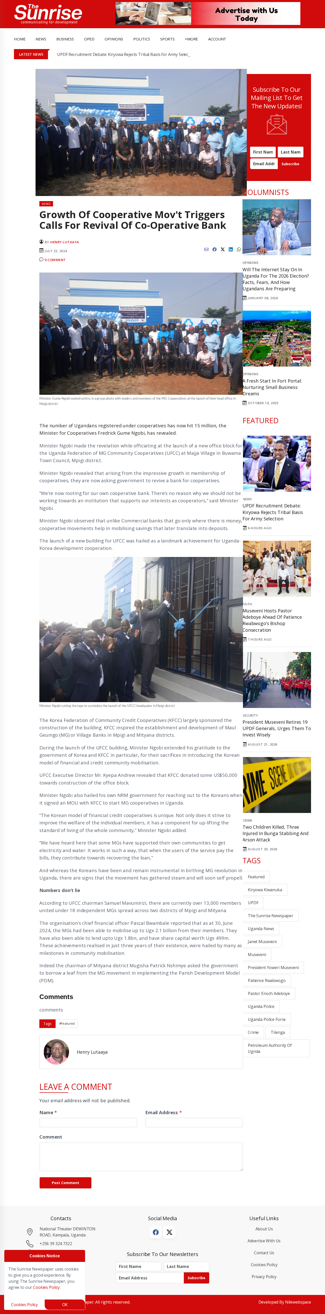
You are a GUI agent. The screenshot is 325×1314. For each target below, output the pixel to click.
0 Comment (55, 260)
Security (250, 715)
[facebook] (214, 249)
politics (141, 38)
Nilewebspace (298, 1302)
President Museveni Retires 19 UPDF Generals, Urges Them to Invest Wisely (276, 728)
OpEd (89, 38)
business (65, 38)
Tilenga (278, 1032)
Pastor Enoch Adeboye (269, 993)
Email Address (163, 1112)
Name (48, 1112)
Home (19, 38)
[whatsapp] (239, 249)
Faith (247, 604)
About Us (264, 1229)
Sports (167, 38)
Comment (50, 1137)
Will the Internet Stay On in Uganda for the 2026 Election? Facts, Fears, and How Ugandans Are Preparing (275, 279)
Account (217, 38)
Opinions (250, 262)
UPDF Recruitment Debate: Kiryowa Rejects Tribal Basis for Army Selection (126, 54)
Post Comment (65, 1182)
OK (65, 1304)
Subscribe (290, 163)
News (247, 499)
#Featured (67, 1023)
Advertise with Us (264, 1241)
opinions (114, 38)
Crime (247, 820)
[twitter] (223, 249)
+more (191, 38)
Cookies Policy (264, 1264)
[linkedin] (231, 249)
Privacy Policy (264, 1276)
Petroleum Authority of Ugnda (270, 1048)
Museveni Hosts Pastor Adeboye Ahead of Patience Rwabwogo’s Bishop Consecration (272, 620)
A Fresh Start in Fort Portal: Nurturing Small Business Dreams (272, 387)
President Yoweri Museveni (273, 967)
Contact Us (264, 1253)
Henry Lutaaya (64, 242)
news (41, 38)
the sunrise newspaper (270, 915)
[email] (206, 249)
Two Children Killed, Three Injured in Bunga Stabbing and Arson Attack (275, 833)
